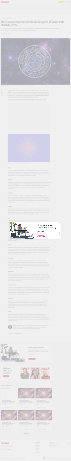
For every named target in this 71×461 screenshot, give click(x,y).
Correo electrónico (40, 231)
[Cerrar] (60, 223)
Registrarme (41, 236)
